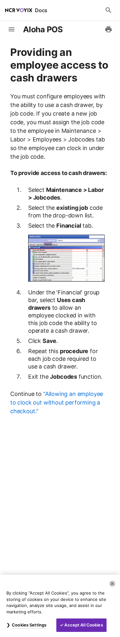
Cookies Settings (29, 624)
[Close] (112, 584)
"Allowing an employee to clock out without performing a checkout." (56, 402)
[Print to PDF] (108, 29)
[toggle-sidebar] (11, 29)
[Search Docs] (108, 10)
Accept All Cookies (83, 624)
